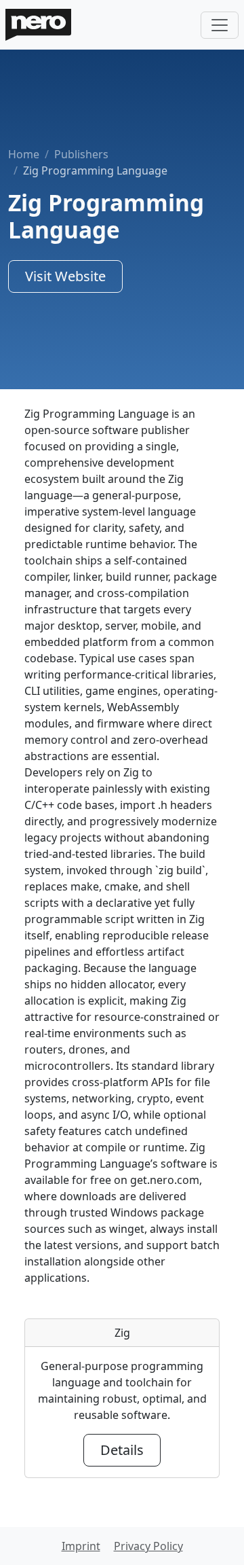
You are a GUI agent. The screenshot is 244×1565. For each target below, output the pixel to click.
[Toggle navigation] (220, 25)
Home (23, 154)
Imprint (81, 1546)
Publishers (81, 154)
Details (122, 1450)
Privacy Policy (148, 1546)
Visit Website (65, 276)
